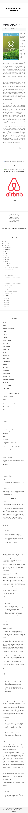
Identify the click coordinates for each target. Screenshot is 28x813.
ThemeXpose (11, 809)
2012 (5, 304)
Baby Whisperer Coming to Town (12, 291)
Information (6, 355)
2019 (5, 241)
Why (11, 214)
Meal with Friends (9, 269)
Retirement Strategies (8, 379)
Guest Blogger (6, 346)
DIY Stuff (5, 337)
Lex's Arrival (7, 273)
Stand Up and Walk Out (10, 275)
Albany (4, 325)
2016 (5, 245)
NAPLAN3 (5, 367)
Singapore (5, 382)
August (6, 251)
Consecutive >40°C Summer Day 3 (13, 277)
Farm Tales (5, 343)
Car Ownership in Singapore (11, 267)
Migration (5, 364)
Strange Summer (9, 289)
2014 (5, 300)
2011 (5, 306)
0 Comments (20, 29)
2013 (5, 302)
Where (10, 221)
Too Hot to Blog (8, 285)
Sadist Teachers (8, 281)
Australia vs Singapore (8, 328)
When (10, 218)
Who (13, 213)
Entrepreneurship (7, 340)
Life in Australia (6, 361)
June (6, 255)
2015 (5, 298)
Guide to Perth (6, 349)
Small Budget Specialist (10, 287)
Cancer (4, 331)
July (6, 253)
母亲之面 (7, 265)
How (11, 217)
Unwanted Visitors (9, 293)
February (7, 263)
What (10, 220)
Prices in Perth (6, 373)
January (7, 295)
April (6, 259)
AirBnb (14, 200)
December (7, 247)
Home (4, 352)
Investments (6, 358)
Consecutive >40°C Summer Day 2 (13, 279)
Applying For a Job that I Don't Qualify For (14, 172)
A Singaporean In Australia (14, 9)
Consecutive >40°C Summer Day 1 (13, 283)
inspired (14, 215)
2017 (5, 243)
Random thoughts (7, 376)
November (7, 249)
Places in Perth (6, 370)
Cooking (5, 334)
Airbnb (4, 322)
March (6, 261)
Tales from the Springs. (8, 385)
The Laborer (6, 388)
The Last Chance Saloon (10, 271)
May (6, 257)
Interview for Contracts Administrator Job (14, 165)
